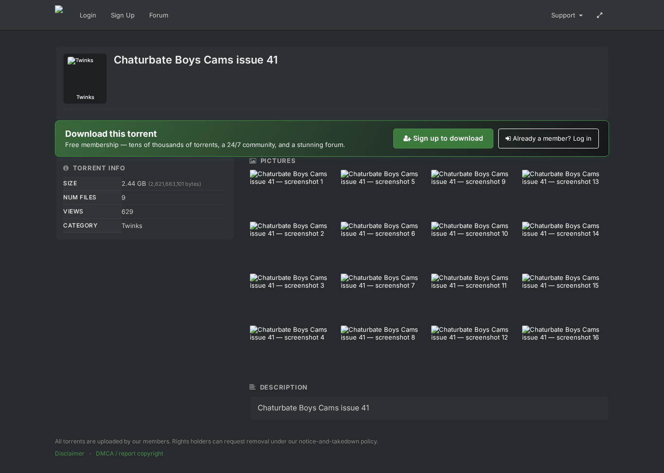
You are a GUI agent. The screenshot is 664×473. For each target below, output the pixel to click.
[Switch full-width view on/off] (599, 15)
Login (88, 15)
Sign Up (123, 15)
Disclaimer (70, 453)
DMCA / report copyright (129, 453)
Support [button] (564, 15)
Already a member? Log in (552, 138)
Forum (158, 15)
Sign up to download (448, 138)
